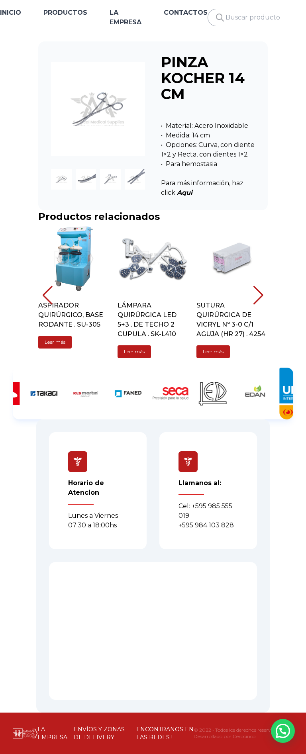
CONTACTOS (186, 12)
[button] (47, 295)
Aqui (184, 192)
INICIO (10, 12)
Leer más (55, 342)
